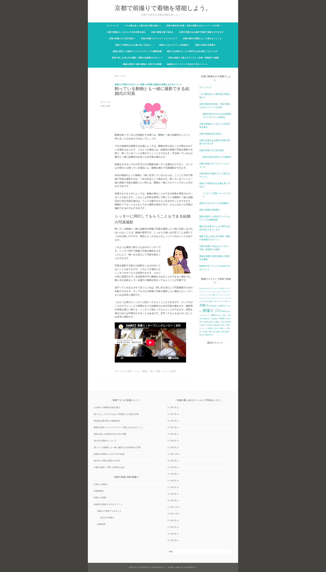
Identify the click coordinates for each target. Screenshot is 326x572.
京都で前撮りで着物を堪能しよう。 (163, 9)
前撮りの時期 (146, 84)
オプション (217, 291)
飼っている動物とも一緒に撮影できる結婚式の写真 (117, 447)
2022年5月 (171, 467)
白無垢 (206, 331)
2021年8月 (171, 474)
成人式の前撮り (107, 517)
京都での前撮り (101, 484)
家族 (158, 371)
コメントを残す (169, 371)
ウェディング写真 (218, 288)
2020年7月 (171, 527)
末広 (217, 328)
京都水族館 (213, 306)
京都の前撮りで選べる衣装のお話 (109, 467)
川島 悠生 (215, 318)
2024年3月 (171, 434)
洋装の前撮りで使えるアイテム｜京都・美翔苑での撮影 (193, 57)
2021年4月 (171, 494)
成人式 (204, 325)
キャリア (203, 295)
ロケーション (219, 301)
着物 (219, 331)
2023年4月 (171, 447)
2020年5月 (171, 533)
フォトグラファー (213, 298)
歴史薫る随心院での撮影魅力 (107, 420)
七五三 (227, 301)
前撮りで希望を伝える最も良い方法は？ (133, 45)
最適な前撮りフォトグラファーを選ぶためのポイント (118, 427)
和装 (214, 315)
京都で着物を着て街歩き (162, 32)
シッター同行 (126, 371)
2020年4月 (171, 540)
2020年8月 (171, 520)
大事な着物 (105, 106)
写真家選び (99, 491)
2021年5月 (171, 487)
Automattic (190, 567)
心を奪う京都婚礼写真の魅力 (107, 407)
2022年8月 (171, 460)
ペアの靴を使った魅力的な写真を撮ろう (142, 25)
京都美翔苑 (222, 306)
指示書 (210, 325)
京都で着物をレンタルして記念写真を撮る (126, 32)
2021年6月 (171, 480)
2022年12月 (172, 454)
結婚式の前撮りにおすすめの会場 (109, 454)
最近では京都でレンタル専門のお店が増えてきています (192, 51)
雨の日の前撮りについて (105, 440)
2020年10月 (172, 513)
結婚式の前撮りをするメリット (167, 84)
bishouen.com (205, 288)
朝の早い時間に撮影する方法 (107, 460)
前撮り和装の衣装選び (205, 45)
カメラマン (226, 291)
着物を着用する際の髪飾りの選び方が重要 (142, 64)
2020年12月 (172, 507)
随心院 (202, 335)
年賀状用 (101, 524)
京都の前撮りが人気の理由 (121, 38)
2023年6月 (171, 440)
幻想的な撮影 (209, 322)
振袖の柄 (217, 325)
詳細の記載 (225, 331)
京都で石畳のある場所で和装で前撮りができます (201, 32)
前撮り (145, 371)
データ (220, 295)
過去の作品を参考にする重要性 (217, 157)
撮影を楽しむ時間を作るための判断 (110, 434)
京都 (204, 305)
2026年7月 (171, 407)
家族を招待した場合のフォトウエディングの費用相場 (137, 51)
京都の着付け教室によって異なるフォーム (202, 38)
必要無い (218, 322)
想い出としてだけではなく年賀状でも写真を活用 (116, 414)
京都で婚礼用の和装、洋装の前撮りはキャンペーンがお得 (192, 25)
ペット (137, 371)
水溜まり (223, 328)
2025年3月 (171, 420)
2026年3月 (171, 414)
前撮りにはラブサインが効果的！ (174, 45)
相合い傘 (212, 331)
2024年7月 (171, 427)
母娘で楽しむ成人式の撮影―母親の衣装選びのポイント (137, 57)
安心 (152, 371)
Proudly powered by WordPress (146, 567)
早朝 (223, 325)
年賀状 (223, 318)
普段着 (211, 328)
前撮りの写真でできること (127, 84)
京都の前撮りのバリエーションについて (159, 38)
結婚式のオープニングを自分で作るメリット (187, 64)
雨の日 (209, 334)
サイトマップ (113, 25)
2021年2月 (171, 500)
